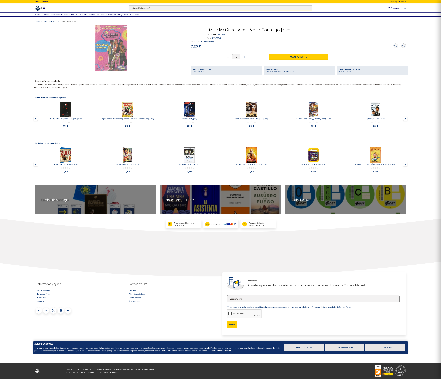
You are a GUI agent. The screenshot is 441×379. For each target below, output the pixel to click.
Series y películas (68, 21)
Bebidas (74, 15)
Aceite (80, 15)
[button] (244, 57)
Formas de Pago (43, 294)
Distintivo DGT (94, 15)
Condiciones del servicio (102, 370)
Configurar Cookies (344, 348)
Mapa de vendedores (137, 294)
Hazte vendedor (135, 298)
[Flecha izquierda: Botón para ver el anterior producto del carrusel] (36, 119)
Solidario (104, 15)
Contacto (40, 301)
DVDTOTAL (221, 34)
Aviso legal (87, 370)
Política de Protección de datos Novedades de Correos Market (327, 307)
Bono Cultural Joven (131, 15)
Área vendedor (134, 301)
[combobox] (220, 8)
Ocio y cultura (50, 21)
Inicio (37, 21)
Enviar (232, 324)
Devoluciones (42, 298)
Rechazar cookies (304, 348)
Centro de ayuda (43, 290)
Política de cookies (73, 370)
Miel (85, 15)
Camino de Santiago (115, 15)
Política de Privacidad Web (123, 370)
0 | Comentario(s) (207, 42)
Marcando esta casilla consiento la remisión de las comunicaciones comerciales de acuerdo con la (290, 307)
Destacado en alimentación (60, 15)
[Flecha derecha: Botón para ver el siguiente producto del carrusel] (405, 119)
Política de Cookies (222, 351)
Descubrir (132, 290)
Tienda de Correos (42, 15)
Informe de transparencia (145, 370)
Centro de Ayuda (198, 71)
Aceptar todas (385, 348)
